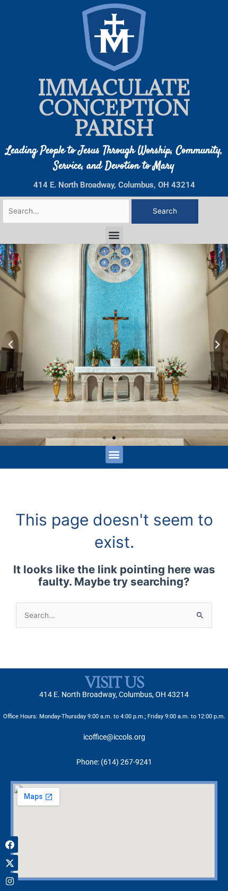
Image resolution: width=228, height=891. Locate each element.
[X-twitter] (10, 863)
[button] (114, 235)
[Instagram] (10, 881)
